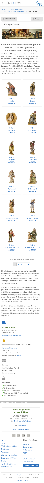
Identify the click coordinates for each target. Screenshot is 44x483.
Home (4, 9)
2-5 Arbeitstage (11, 335)
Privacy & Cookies (22, 480)
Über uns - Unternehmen (9, 455)
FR (29, 435)
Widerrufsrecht (28, 462)
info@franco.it (22, 425)
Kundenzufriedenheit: (9, 348)
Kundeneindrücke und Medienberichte (8, 465)
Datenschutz (27, 456)
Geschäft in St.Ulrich (8, 458)
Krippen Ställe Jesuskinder (15, 11)
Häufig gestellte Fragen (21, 429)
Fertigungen (5, 452)
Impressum (21, 475)
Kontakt (3, 443)
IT (14, 435)
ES (24, 435)
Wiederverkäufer (29, 459)
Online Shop (15, 9)
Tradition (4, 461)
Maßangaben (27, 450)
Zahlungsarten (28, 447)
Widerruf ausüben (31, 465)
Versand (26, 444)
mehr (19, 355)
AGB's (25, 453)
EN (19, 435)
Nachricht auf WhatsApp (22, 421)
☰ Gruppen (37, 19)
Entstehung (5, 449)
